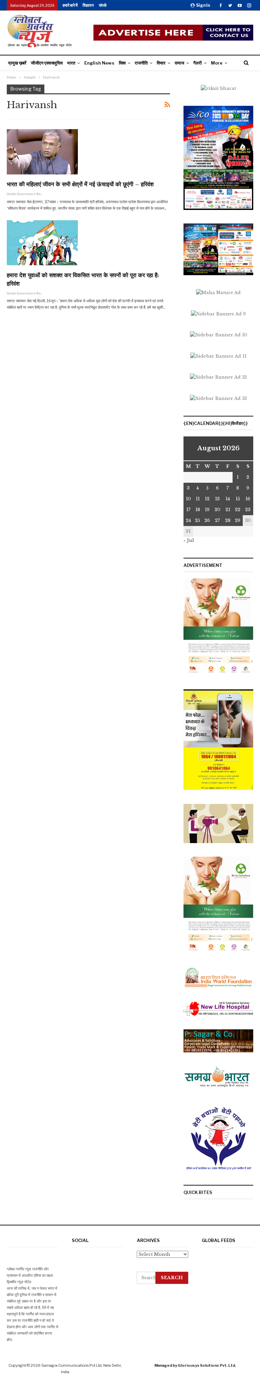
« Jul (188, 540)
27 (217, 520)
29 (237, 520)
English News (99, 63)
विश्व (122, 63)
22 (237, 509)
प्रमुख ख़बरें (17, 63)
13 (217, 499)
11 (198, 499)
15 (238, 499)
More (216, 63)
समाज (179, 63)
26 (207, 520)
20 (217, 509)
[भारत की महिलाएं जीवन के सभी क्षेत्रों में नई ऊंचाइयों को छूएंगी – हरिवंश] (42, 151)
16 (247, 499)
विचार (161, 63)
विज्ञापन (88, 5)
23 (248, 509)
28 (228, 520)
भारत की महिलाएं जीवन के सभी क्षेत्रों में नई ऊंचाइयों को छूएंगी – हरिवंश (80, 184)
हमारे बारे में (70, 5)
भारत (71, 63)
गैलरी (197, 63)
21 (227, 509)
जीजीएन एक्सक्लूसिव (47, 63)
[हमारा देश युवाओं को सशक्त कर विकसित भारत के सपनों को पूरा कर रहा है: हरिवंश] (42, 242)
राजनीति (141, 63)
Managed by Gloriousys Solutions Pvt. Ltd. (195, 1365)
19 (207, 509)
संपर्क (103, 5)
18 (197, 509)
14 (227, 499)
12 (207, 499)
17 (188, 509)
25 (197, 520)
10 (188, 499)
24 (188, 520)
